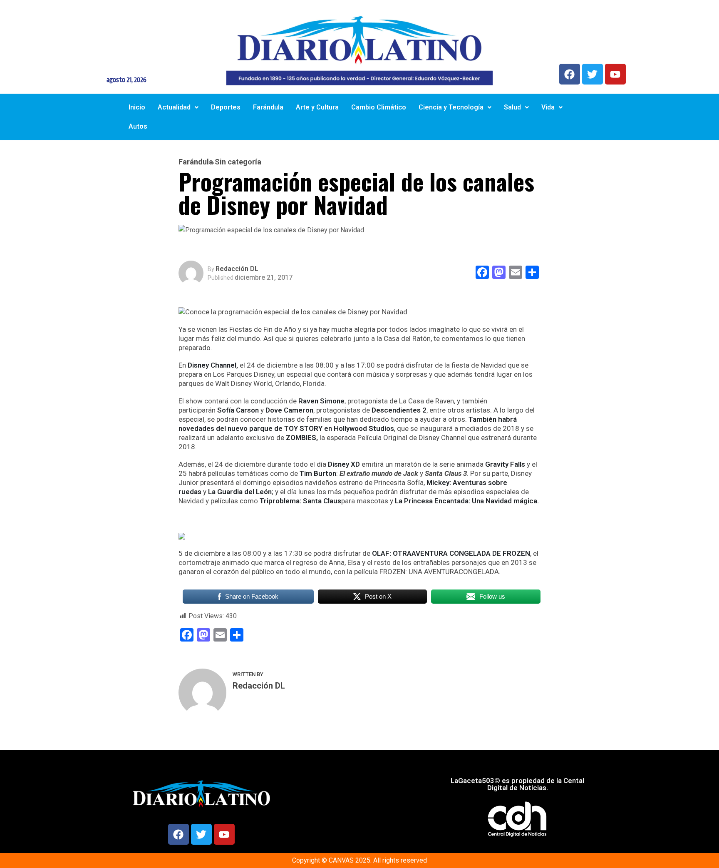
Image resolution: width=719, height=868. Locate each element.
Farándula (268, 107)
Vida (548, 107)
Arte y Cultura (317, 107)
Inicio (137, 107)
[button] (178, 107)
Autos (138, 126)
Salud (512, 107)
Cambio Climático (378, 107)
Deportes (225, 107)
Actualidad (174, 107)
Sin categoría (238, 162)
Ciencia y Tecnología (451, 107)
